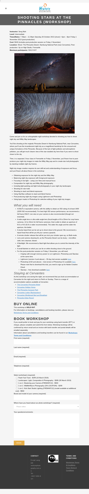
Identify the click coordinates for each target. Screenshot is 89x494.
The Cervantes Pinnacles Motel (28, 285)
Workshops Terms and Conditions (26, 313)
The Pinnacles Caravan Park (27, 290)
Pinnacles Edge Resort (25, 298)
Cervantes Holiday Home (26, 287)
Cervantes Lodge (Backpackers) (29, 292)
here (69, 259)
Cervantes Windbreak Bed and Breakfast (32, 295)
